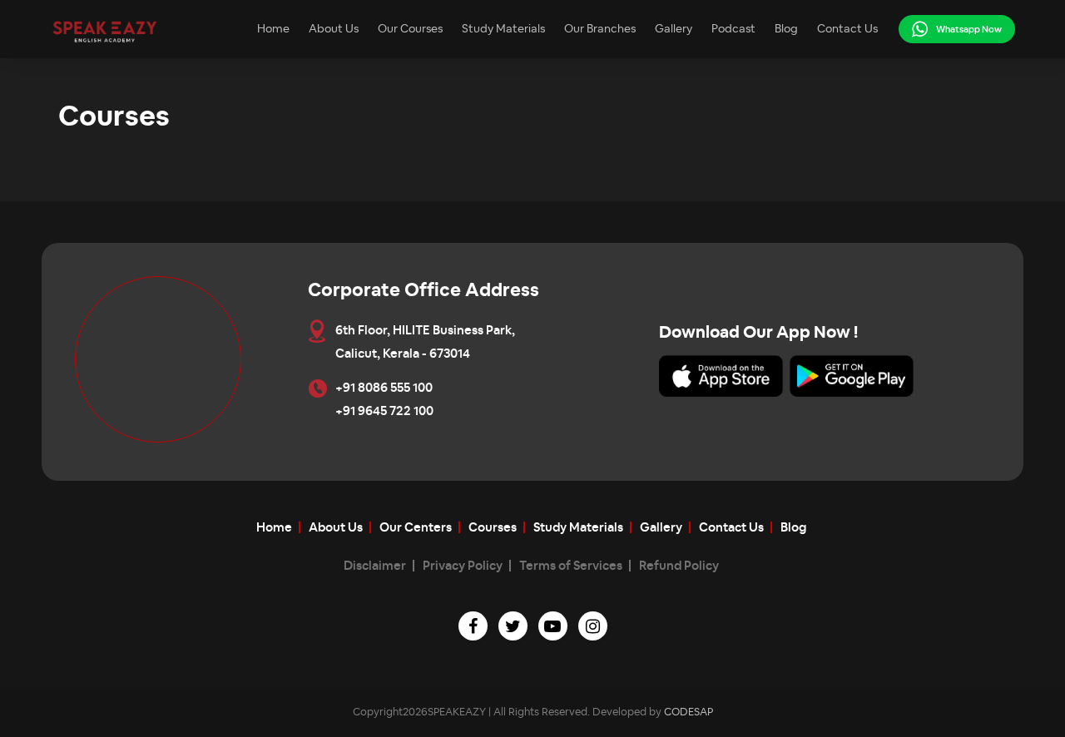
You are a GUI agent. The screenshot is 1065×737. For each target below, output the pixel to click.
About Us (334, 29)
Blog (786, 29)
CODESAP (688, 712)
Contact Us (847, 29)
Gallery (673, 29)
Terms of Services (570, 566)
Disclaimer (375, 566)
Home (273, 29)
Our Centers (415, 528)
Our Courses (410, 29)
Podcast (733, 29)
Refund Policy (679, 566)
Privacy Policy (463, 566)
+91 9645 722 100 (384, 411)
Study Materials (503, 29)
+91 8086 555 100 (384, 388)
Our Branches (600, 29)
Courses (492, 528)
